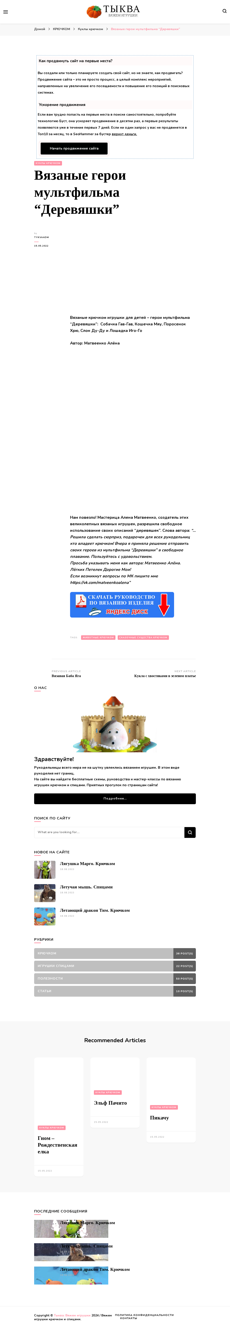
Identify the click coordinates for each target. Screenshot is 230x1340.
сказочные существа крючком (143, 637)
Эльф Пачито (110, 1103)
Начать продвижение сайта (74, 148)
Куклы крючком (48, 163)
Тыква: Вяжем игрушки (72, 1315)
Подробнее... (115, 798)
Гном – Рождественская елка (57, 1145)
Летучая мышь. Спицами (86, 886)
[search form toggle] (225, 11)
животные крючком (98, 637)
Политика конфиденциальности (144, 1315)
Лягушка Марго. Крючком (87, 863)
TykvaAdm (41, 237)
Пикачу (159, 1118)
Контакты (128, 1318)
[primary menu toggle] (5, 11)
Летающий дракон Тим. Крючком (95, 910)
